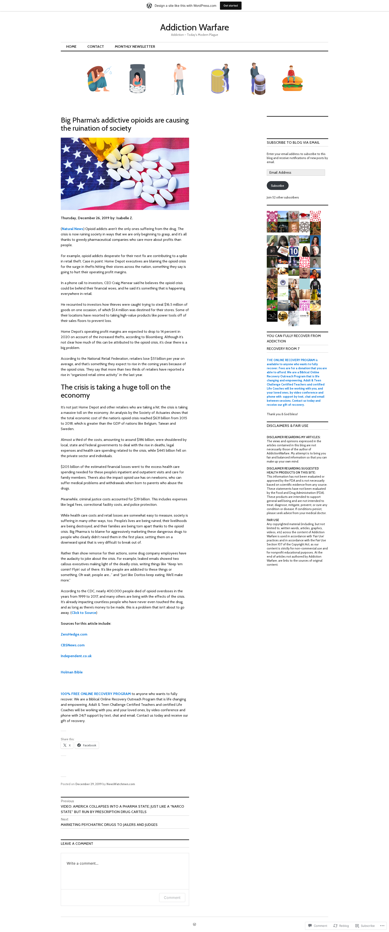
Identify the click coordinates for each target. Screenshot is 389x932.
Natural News (72, 229)
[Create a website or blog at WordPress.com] (194, 924)
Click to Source (84, 613)
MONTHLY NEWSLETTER (135, 46)
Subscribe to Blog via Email (293, 142)
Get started (231, 5)
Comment (172, 897)
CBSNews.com (73, 645)
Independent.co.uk (76, 656)
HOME (71, 46)
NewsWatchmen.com (120, 784)
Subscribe (277, 185)
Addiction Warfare (194, 27)
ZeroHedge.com (74, 634)
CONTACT (95, 46)
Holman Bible (72, 672)
